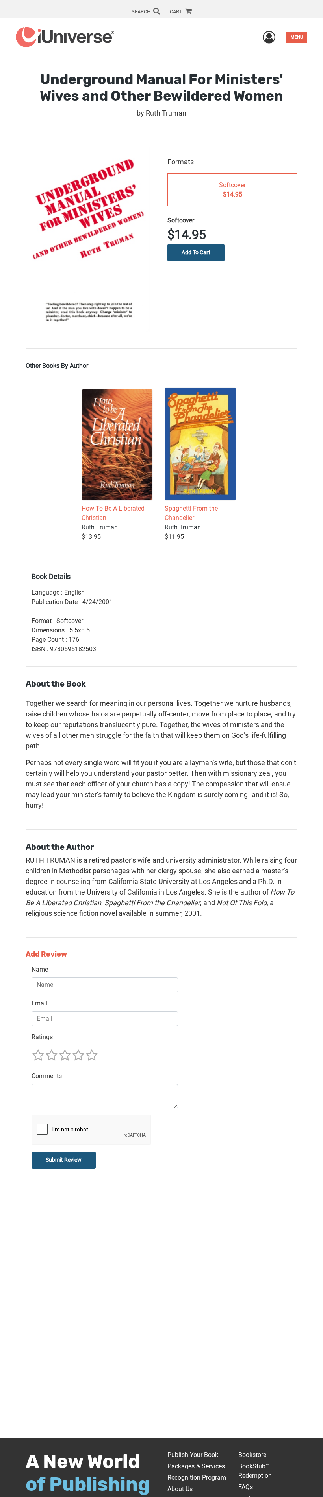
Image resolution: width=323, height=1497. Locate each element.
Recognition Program (196, 1477)
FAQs (245, 1487)
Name (40, 969)
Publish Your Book (192, 1454)
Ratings (42, 1037)
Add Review (46, 954)
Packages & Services (196, 1466)
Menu (297, 37)
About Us (180, 1489)
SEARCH (142, 12)
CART (177, 12)
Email (39, 1003)
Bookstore (252, 1454)
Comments (47, 1076)
